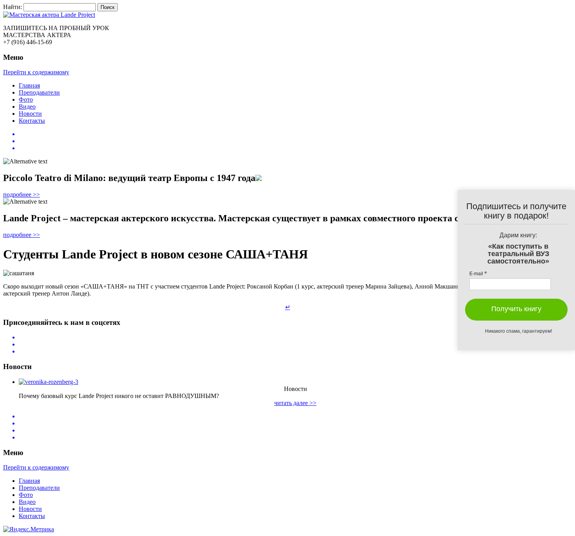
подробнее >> (21, 194)
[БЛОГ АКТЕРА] (287, 14)
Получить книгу (516, 309)
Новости (30, 113)
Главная (29, 85)
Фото (26, 99)
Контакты (32, 120)
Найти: (12, 7)
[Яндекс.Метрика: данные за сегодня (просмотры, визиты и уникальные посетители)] (28, 529)
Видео (27, 106)
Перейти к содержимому (36, 72)
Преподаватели (39, 92)
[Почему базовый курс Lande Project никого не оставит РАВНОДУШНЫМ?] (48, 381)
